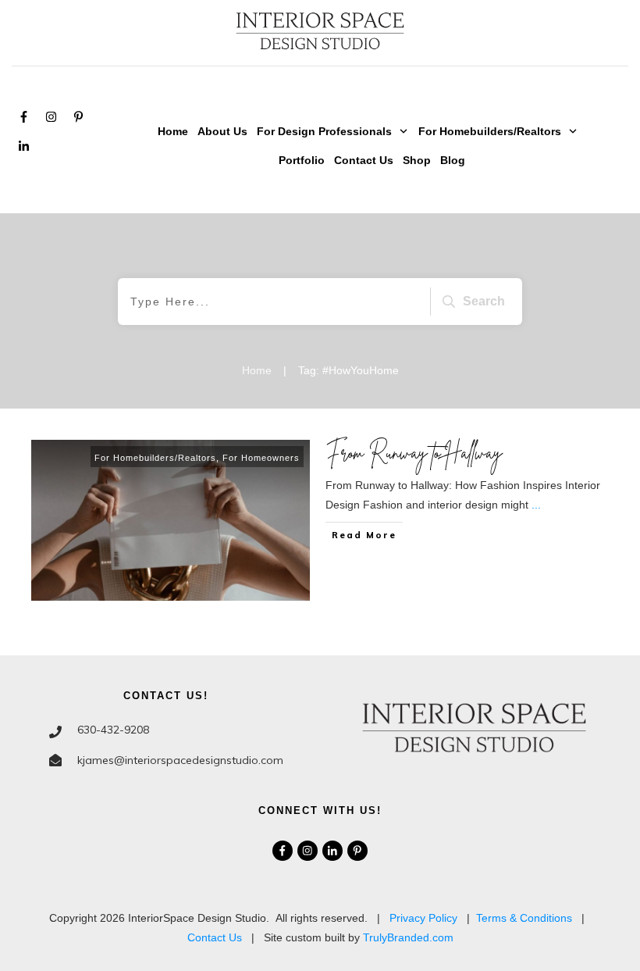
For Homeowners (261, 457)
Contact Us (214, 937)
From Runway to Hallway (414, 453)
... (536, 504)
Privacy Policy (423, 918)
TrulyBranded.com (408, 937)
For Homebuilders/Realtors (155, 457)
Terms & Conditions (524, 918)
